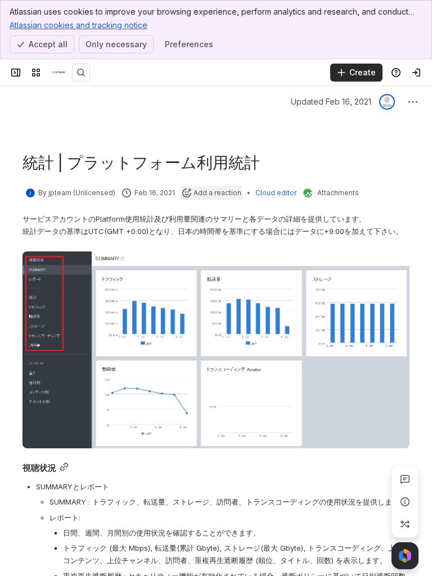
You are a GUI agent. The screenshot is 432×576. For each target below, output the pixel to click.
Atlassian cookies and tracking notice (78, 25)
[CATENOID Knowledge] (59, 73)
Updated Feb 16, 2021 (331, 101)
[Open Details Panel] (405, 502)
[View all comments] (405, 479)
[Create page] (405, 524)
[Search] (81, 73)
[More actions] (413, 102)
